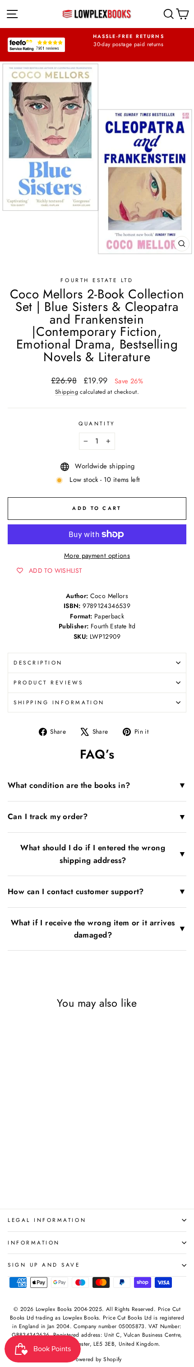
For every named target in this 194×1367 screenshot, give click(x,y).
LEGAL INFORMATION (47, 1220)
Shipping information (59, 702)
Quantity (97, 423)
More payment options (97, 556)
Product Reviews (48, 682)
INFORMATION (34, 1242)
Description (38, 662)
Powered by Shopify (97, 1359)
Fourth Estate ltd (96, 280)
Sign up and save (44, 1264)
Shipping (66, 392)
